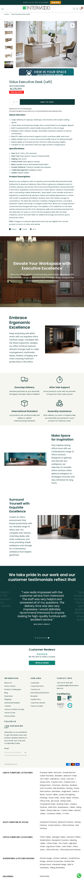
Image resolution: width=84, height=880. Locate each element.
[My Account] (77, 9)
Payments (8, 696)
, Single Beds (66, 791)
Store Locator (10, 686)
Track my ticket (37, 706)
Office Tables (45, 837)
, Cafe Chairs (66, 846)
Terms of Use (9, 712)
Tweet (25, 229)
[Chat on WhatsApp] (79, 875)
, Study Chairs (53, 798)
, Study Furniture (53, 825)
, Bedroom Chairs (70, 776)
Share (14, 229)
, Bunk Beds (55, 791)
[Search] (74, 9)
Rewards (34, 696)
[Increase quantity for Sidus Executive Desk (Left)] (17, 102)
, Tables (72, 807)
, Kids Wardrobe (58, 788)
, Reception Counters (60, 840)
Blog (6, 693)
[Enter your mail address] (25, 752)
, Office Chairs (51, 843)
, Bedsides (58, 776)
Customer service (38, 703)
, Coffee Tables (66, 810)
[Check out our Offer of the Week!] (42, 2)
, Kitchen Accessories (54, 861)
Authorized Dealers (12, 703)
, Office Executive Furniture (69, 849)
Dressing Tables (46, 772)
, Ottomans (55, 785)
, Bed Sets (57, 772)
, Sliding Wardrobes (57, 867)
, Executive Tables (73, 837)
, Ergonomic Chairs (53, 846)
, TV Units (65, 813)
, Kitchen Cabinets (60, 858)
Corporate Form (37, 686)
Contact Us (35, 689)
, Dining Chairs (65, 801)
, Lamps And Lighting (66, 794)
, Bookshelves (62, 807)
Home (6, 14)
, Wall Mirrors (54, 779)
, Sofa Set (70, 779)
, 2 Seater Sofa (56, 782)
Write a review (42, 663)
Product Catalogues (12, 689)
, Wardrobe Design (58, 864)
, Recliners (73, 785)
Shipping (7, 699)
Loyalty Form (36, 699)
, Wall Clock (52, 807)
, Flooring (69, 788)
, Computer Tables (53, 813)
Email (6, 748)
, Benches (65, 785)
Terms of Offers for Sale (14, 709)
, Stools (76, 788)
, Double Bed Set (68, 772)
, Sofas (62, 779)
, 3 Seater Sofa (69, 782)
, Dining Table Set (53, 810)
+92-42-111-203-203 (65, 683)
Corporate (35, 683)
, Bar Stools (54, 801)
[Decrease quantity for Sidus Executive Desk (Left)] (11, 102)
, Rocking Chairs (62, 804)
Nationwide (44, 876)
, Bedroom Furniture (65, 822)
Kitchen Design (46, 858)
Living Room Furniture (48, 822)
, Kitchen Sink (69, 861)
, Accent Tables (51, 794)
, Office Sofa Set (52, 849)
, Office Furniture (67, 825)
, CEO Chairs (63, 843)
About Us (8, 683)
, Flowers (75, 798)
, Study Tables (65, 798)
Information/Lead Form (40, 693)
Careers (7, 706)
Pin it (34, 229)
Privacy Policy (9, 716)
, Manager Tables (58, 837)
